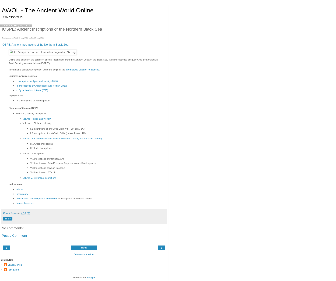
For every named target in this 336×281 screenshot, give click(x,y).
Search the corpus (25, 203)
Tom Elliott (13, 269)
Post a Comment (14, 235)
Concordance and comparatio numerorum (36, 198)
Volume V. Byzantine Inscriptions (39, 178)
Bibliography (22, 194)
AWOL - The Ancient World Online (47, 10)
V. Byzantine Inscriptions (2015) (32, 90)
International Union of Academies (82, 69)
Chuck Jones (15, 264)
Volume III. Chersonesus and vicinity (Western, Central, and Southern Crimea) (62, 138)
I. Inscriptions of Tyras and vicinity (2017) (37, 81)
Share (8, 219)
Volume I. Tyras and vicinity (37, 119)
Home (84, 248)
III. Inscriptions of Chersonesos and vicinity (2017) (41, 85)
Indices (19, 189)
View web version (84, 254)
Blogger (90, 277)
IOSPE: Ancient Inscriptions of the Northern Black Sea (35, 44)
